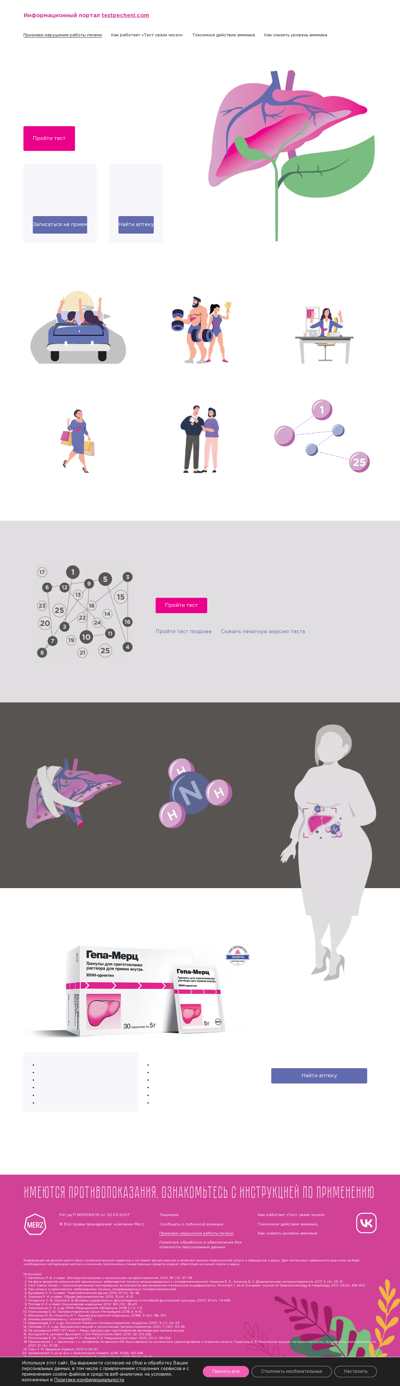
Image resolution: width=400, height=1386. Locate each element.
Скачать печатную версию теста (263, 631)
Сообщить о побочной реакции (191, 1224)
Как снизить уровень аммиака (295, 35)
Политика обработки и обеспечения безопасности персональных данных (200, 1245)
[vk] (366, 1223)
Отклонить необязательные (291, 1371)
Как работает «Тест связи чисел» (147, 35)
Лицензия (168, 1215)
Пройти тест (49, 138)
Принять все (226, 1371)
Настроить (356, 1371)
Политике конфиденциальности (89, 1380)
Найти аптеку (136, 224)
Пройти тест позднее (184, 631)
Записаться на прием (60, 224)
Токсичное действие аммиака (223, 35)
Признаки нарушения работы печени (62, 35)
